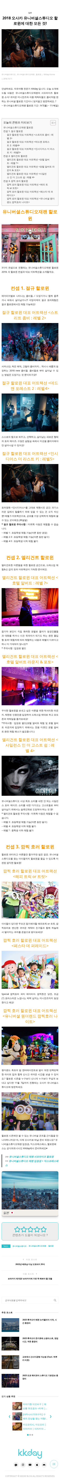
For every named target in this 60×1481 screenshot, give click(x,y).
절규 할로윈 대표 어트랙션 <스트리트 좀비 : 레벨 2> (30, 136)
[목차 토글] (51, 123)
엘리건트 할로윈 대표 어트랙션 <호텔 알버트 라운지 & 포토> (31, 168)
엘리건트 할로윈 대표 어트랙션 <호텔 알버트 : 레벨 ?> (28, 161)
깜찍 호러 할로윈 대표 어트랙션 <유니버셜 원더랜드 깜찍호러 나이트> (31, 200)
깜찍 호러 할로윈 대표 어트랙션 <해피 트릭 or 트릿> (27, 186)
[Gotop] (54, 1464)
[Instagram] (23, 1465)
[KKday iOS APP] (37, 1465)
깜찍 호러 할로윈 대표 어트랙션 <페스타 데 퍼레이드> (30, 193)
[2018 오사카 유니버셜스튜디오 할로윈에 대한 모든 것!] (30, 48)
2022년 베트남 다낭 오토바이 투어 (30, 1264)
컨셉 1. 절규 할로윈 (13, 131)
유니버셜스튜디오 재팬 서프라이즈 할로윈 (31, 1156)
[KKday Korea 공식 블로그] (30, 1453)
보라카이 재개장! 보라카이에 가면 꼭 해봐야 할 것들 (30, 1278)
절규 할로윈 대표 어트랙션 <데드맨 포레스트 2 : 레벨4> (28, 143)
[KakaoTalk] (16, 1464)
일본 (30, 12)
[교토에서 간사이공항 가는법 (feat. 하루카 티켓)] (10, 1362)
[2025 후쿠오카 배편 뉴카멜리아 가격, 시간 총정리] (10, 1325)
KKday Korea (49, 74)
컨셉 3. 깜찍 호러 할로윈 (15, 180)
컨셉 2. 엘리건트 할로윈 (15, 155)
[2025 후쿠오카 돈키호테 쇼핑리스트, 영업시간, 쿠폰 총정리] (10, 1343)
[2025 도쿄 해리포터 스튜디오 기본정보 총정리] (10, 1381)
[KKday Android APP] (44, 1465)
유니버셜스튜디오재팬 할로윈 (18, 127)
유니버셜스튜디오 (9, 74)
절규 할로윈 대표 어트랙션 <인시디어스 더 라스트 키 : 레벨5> (31, 150)
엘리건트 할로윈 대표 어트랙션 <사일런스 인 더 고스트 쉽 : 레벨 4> (27, 175)
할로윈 (38, 74)
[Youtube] (30, 1465)
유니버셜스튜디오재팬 (26, 74)
